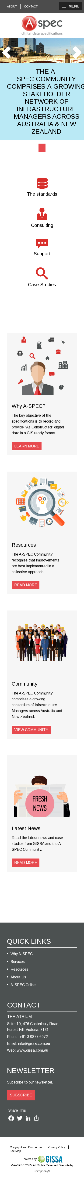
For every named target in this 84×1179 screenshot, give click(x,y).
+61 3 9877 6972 (34, 1037)
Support (42, 253)
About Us (18, 977)
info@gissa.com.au (34, 1043)
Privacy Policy (57, 1147)
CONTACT (31, 6)
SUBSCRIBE (21, 1095)
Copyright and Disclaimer (26, 1147)
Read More (25, 585)
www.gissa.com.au (32, 1050)
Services (17, 962)
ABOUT (12, 6)
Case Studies (42, 284)
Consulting (42, 225)
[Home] (42, 25)
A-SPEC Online (23, 985)
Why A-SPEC (21, 954)
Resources (19, 969)
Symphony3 (42, 1171)
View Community (31, 730)
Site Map (15, 1151)
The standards (42, 194)
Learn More (26, 446)
